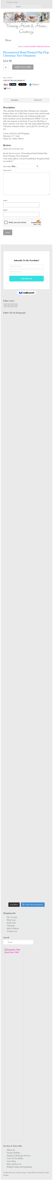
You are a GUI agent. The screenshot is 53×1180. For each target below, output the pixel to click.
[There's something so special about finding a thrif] (38, 701)
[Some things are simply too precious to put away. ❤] (14, 773)
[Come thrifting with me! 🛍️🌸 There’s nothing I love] (14, 402)
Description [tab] (14, 100)
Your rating (7, 166)
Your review (7, 170)
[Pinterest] (16, 305)
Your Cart (11, 2)
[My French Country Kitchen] (14, 495)
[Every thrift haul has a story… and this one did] (14, 645)
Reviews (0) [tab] (38, 100)
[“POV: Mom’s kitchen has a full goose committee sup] (14, 871)
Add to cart (23, 67)
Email (5, 210)
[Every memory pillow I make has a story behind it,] (38, 527)
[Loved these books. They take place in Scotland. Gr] (14, 433)
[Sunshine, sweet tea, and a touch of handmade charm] (14, 591)
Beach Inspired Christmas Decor (37, 46)
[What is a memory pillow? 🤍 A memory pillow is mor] (14, 701)
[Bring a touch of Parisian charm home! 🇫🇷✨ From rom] (38, 755)
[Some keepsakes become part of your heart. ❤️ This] (38, 460)
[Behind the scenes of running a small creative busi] (14, 346)
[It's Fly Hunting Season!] (38, 622)
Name (5, 200)
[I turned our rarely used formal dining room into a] (38, 590)
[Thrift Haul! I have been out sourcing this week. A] (14, 825)
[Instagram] (8, 305)
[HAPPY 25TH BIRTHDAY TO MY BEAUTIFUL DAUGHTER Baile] (38, 326)
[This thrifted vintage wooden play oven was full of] (38, 834)
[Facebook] (5, 305)
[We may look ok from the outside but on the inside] (38, 381)
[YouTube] (12, 305)
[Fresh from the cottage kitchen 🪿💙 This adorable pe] (38, 878)
